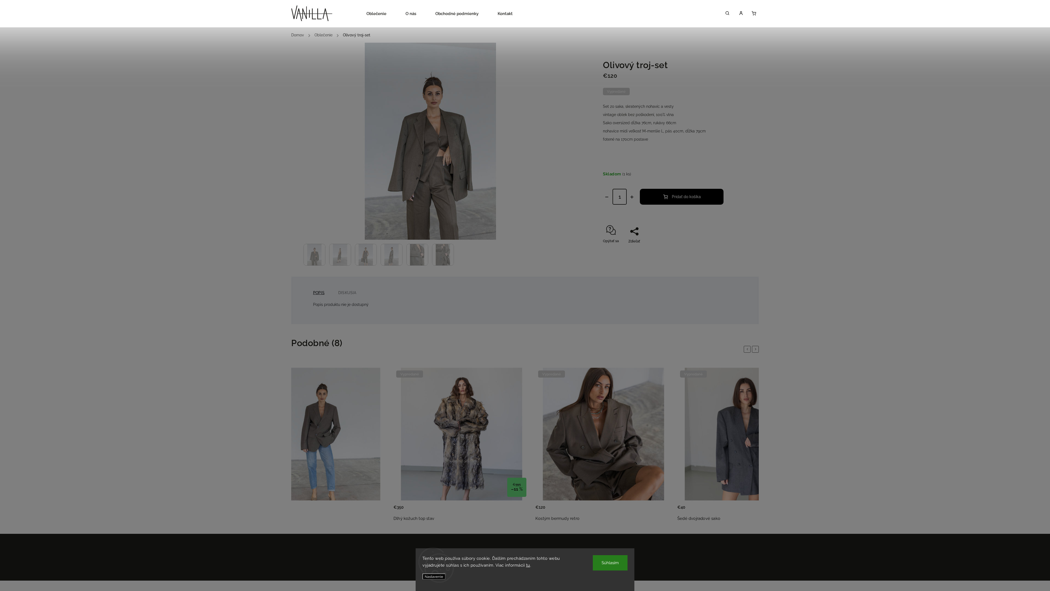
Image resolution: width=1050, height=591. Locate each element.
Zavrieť (712, 251)
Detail (378, 511)
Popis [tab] (319, 293)
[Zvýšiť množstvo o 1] (631, 197)
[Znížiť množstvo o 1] (606, 197)
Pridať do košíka (686, 197)
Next (756, 349)
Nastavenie (434, 576)
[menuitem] (381, 13)
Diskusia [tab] (347, 293)
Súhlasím (610, 562)
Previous (748, 349)
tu (528, 565)
